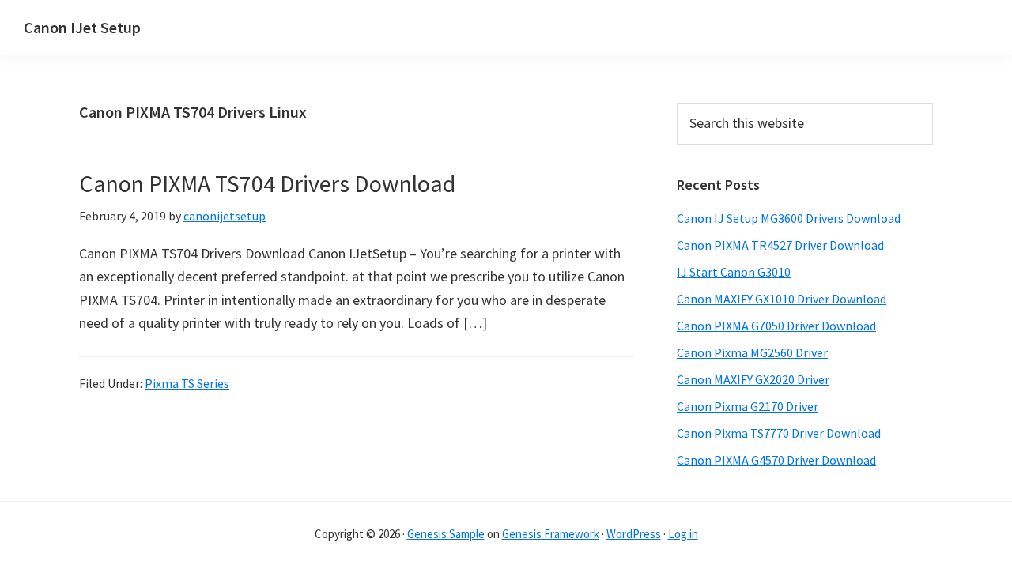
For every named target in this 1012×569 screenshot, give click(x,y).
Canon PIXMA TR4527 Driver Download (780, 245)
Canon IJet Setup (82, 27)
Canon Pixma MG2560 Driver (752, 352)
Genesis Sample (446, 533)
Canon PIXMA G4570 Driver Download (776, 460)
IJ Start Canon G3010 (734, 272)
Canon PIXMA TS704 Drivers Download (267, 183)
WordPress (633, 533)
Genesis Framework (550, 533)
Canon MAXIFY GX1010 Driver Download (781, 299)
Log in (683, 533)
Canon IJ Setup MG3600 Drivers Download (789, 218)
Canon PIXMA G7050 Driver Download (776, 325)
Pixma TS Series (187, 383)
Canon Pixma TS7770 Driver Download (779, 433)
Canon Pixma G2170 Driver (747, 406)
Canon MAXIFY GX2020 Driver (753, 379)
